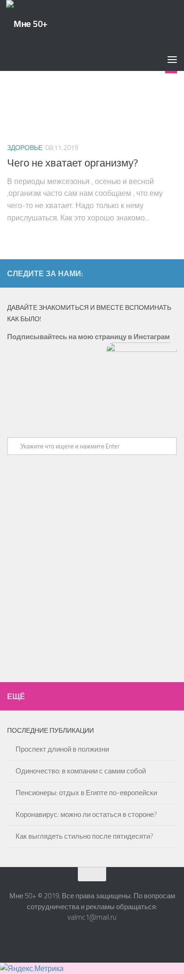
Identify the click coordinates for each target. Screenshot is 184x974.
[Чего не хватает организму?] (92, 94)
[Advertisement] (92, 571)
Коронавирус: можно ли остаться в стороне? (86, 814)
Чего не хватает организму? (72, 163)
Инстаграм (152, 336)
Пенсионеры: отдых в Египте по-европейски (86, 792)
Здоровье (24, 147)
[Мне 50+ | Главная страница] (27, 23)
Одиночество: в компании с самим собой (81, 770)
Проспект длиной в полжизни (62, 749)
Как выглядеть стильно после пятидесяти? (84, 836)
